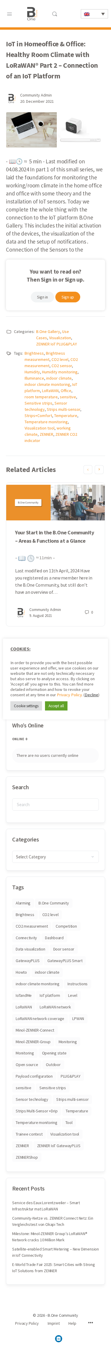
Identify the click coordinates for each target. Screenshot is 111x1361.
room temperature (41, 397)
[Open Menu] (9, 13)
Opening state (54, 1053)
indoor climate (59, 378)
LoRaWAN (50, 390)
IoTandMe (24, 995)
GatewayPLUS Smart (64, 960)
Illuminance (34, 378)
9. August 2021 (40, 615)
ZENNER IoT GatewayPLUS (59, 1145)
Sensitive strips (38, 403)
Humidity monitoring (60, 372)
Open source (27, 1064)
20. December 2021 (37, 101)
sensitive (68, 397)
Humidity (32, 372)
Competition (66, 926)
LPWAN (78, 1018)
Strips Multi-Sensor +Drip (37, 1111)
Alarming (23, 903)
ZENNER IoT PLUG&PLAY (56, 344)
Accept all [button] (56, 705)
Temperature (65, 415)
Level (72, 995)
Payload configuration (34, 1076)
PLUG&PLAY (71, 1076)
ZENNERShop (27, 1157)
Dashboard (54, 937)
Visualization (60, 337)
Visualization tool (39, 428)
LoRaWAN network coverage (40, 1018)
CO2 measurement (32, 926)
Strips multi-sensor (63, 409)
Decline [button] (91, 694)
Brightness (34, 353)
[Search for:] (55, 804)
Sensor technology (32, 1099)
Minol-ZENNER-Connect (35, 1030)
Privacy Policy (69, 694)
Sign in (42, 297)
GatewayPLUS (27, 960)
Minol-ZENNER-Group (33, 1041)
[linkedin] (58, 1338)
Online (19, 739)
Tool (69, 1122)
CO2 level (60, 359)
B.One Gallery (48, 331)
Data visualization (30, 949)
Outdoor (53, 1064)
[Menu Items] (91, 1323)
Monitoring (68, 1041)
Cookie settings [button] (26, 705)
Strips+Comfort (38, 415)
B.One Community (53, 903)
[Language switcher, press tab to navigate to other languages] (94, 13)
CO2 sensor (62, 365)
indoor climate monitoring (47, 384)
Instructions (77, 983)
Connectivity (26, 937)
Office (66, 390)
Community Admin (36, 95)
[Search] (55, 13)
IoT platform (50, 995)
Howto (21, 972)
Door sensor (63, 949)
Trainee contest (29, 1134)
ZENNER (46, 434)
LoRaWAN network (55, 1007)
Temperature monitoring (46, 421)
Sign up (68, 297)
